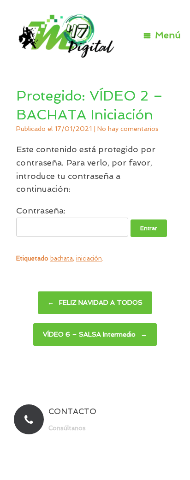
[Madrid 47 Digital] (67, 35)
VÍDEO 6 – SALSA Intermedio (95, 334)
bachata (61, 258)
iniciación (89, 258)
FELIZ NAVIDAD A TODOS (95, 302)
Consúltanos (68, 428)
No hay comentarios (128, 128)
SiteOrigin (111, 462)
